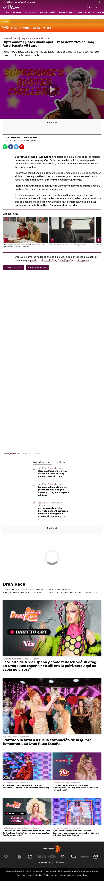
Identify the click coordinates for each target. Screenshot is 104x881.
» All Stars (35, 454)
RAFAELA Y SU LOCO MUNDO (90, 13)
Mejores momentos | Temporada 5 (16, 783)
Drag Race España (13, 267)
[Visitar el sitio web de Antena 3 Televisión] (8, 857)
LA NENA (17, 13)
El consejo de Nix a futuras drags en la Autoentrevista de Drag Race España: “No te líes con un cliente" (75, 788)
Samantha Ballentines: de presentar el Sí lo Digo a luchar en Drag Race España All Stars (53, 491)
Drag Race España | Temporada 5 (16, 737)
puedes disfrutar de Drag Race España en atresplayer (59, 260)
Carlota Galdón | (12, 137)
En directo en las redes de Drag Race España (21, 659)
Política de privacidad (34, 875)
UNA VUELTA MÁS (47, 13)
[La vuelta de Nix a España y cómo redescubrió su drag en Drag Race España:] (52, 628)
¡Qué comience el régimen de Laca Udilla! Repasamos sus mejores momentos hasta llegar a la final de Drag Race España (76, 833)
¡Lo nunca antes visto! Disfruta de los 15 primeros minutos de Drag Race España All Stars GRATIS (53, 512)
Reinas (14, 27)
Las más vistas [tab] (41, 462)
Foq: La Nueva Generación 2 (24, 2)
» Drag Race (25, 454)
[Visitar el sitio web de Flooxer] (60, 862)
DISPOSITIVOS (90, 592)
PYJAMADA (30, 13)
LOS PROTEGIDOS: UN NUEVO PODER (63, 592)
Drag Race (14, 584)
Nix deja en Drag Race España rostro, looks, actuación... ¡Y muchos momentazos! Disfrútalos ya (26, 787)
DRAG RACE (38, 592)
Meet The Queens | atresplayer (52, 468)
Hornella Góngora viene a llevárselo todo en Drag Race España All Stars (52, 474)
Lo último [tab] (59, 462)
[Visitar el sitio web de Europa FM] (84, 857)
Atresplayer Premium (11, 454)
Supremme (25, 27)
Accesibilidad (82, 875)
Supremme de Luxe (37, 267)
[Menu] (100, 7)
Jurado (36, 27)
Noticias (47, 27)
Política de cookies (51, 875)
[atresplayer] (90, 7)
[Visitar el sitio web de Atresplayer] (46, 862)
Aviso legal (21, 875)
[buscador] (95, 7)
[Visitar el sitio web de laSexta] (19, 857)
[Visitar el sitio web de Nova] (41, 857)
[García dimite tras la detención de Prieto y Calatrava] (71, 230)
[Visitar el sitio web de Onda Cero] (73, 857)
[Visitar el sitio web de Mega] (52, 857)
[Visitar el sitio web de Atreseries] (62, 857)
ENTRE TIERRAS (66, 13)
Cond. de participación (67, 875)
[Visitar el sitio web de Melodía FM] (95, 857)
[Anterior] (4, 2)
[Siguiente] (99, 2)
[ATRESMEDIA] (52, 849)
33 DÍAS (6, 13)
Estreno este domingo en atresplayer (50, 504)
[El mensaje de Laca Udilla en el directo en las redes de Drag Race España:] (27, 812)
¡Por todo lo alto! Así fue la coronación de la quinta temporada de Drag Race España (47, 742)
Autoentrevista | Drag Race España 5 (67, 783)
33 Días (10, 2)
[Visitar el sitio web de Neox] (30, 857)
